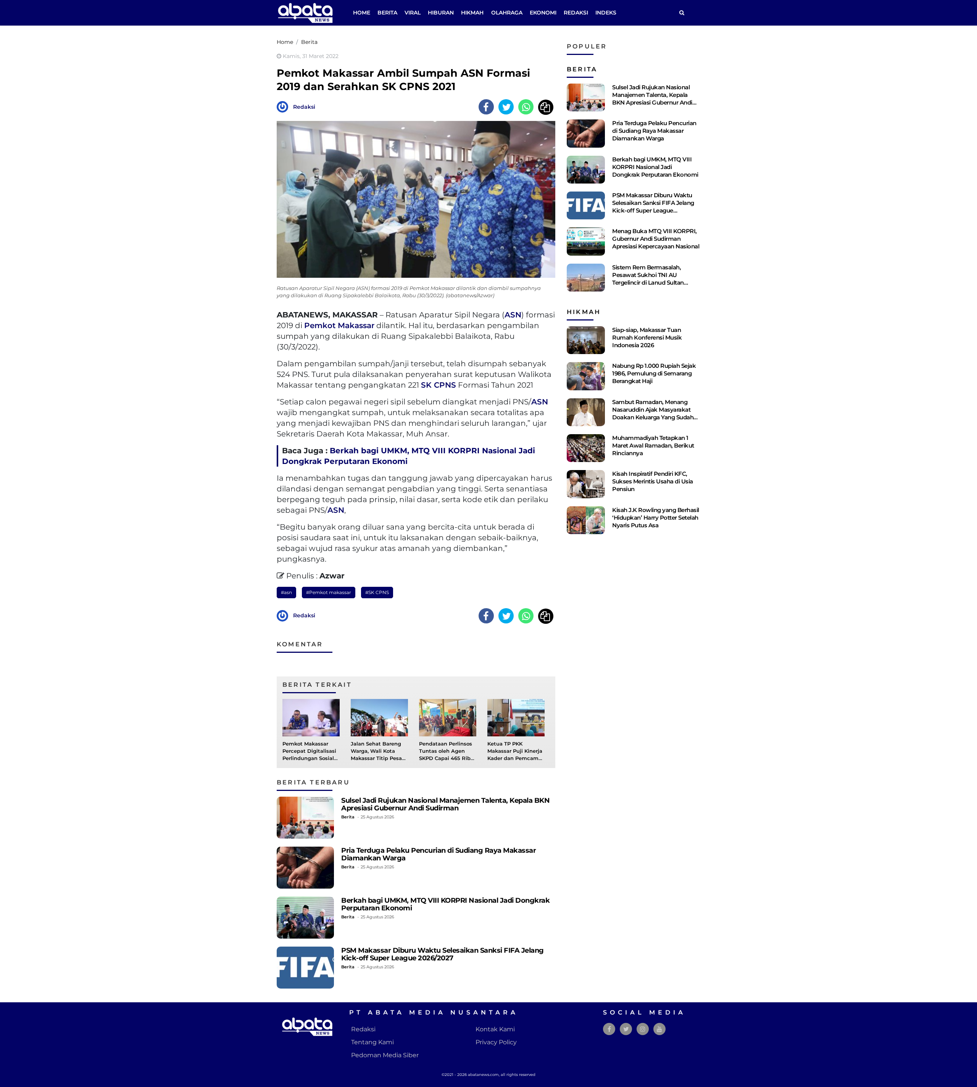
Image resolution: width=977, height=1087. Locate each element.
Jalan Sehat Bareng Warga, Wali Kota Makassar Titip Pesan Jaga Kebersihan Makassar (378, 758)
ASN (513, 314)
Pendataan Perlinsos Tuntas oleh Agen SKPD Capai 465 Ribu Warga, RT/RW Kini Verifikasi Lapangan (446, 758)
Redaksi (576, 12)
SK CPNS (438, 385)
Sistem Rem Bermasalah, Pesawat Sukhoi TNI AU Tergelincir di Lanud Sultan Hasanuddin (648, 279)
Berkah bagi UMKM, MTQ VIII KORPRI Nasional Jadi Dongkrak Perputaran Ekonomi (445, 904)
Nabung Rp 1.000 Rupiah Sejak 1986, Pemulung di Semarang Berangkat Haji (654, 373)
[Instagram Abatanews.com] (642, 1029)
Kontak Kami (495, 1029)
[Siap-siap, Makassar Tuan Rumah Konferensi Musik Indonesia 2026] (586, 340)
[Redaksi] (284, 106)
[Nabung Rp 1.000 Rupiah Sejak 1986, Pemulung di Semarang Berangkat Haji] (586, 376)
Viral (413, 12)
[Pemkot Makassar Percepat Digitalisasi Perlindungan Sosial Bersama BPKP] (311, 717)
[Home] (682, 13)
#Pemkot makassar (328, 592)
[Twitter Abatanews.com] (626, 1029)
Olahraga (506, 12)
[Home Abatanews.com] (305, 12)
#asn (286, 592)
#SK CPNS (377, 592)
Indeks (605, 12)
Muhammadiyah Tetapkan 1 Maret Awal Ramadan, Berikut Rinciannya (653, 445)
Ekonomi (543, 12)
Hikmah (472, 12)
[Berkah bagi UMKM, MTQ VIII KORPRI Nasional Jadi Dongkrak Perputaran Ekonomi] (305, 918)
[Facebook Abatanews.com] (609, 1029)
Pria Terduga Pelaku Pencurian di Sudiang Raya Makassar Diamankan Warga (438, 854)
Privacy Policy (496, 1042)
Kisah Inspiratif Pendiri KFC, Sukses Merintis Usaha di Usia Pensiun (652, 481)
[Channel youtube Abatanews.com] (659, 1029)
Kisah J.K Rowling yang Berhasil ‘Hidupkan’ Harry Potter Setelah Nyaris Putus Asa (655, 517)
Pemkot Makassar (339, 325)
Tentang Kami (372, 1042)
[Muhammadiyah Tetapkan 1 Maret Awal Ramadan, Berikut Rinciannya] (586, 448)
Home (361, 12)
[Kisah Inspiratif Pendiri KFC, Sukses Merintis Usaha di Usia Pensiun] (586, 484)
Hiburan (441, 12)
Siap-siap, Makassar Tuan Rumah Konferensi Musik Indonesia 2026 (647, 337)
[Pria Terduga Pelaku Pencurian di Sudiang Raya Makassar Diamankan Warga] (305, 868)
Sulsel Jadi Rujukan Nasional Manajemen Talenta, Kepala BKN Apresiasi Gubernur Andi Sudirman (445, 804)
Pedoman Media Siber (385, 1055)
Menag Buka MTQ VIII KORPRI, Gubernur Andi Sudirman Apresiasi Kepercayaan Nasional (655, 238)
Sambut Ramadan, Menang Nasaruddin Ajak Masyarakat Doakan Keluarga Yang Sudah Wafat (652, 413)
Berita (387, 12)
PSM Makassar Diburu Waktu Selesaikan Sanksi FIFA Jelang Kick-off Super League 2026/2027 (442, 954)
